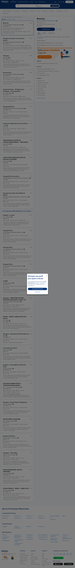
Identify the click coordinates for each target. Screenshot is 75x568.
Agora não (37, 291)
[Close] (46, 276)
